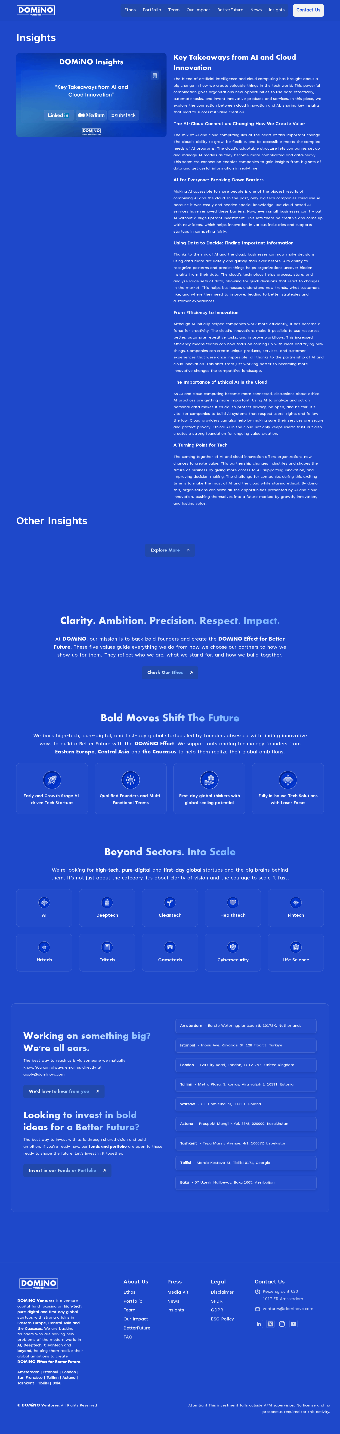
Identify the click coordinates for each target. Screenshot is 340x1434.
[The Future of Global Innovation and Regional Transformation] (275, 563)
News (173, 1427)
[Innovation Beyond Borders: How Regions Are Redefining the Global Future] (170, 563)
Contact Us (308, 10)
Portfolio (133, 1427)
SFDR (217, 1427)
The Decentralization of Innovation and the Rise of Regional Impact (55, 605)
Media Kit (178, 1418)
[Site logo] (36, 10)
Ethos (130, 1418)
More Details (37, 649)
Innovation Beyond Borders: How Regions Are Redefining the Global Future (168, 605)
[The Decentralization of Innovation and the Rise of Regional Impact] (65, 563)
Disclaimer (222, 1418)
